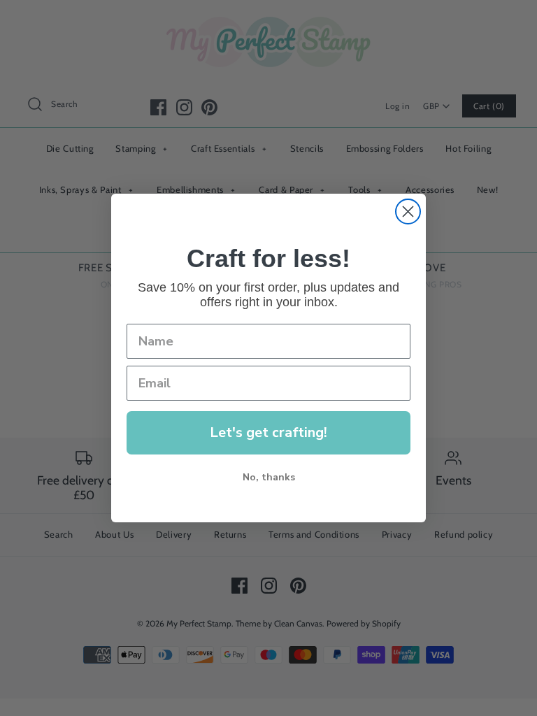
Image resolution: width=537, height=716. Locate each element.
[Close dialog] (408, 211)
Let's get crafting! (268, 432)
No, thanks (269, 477)
